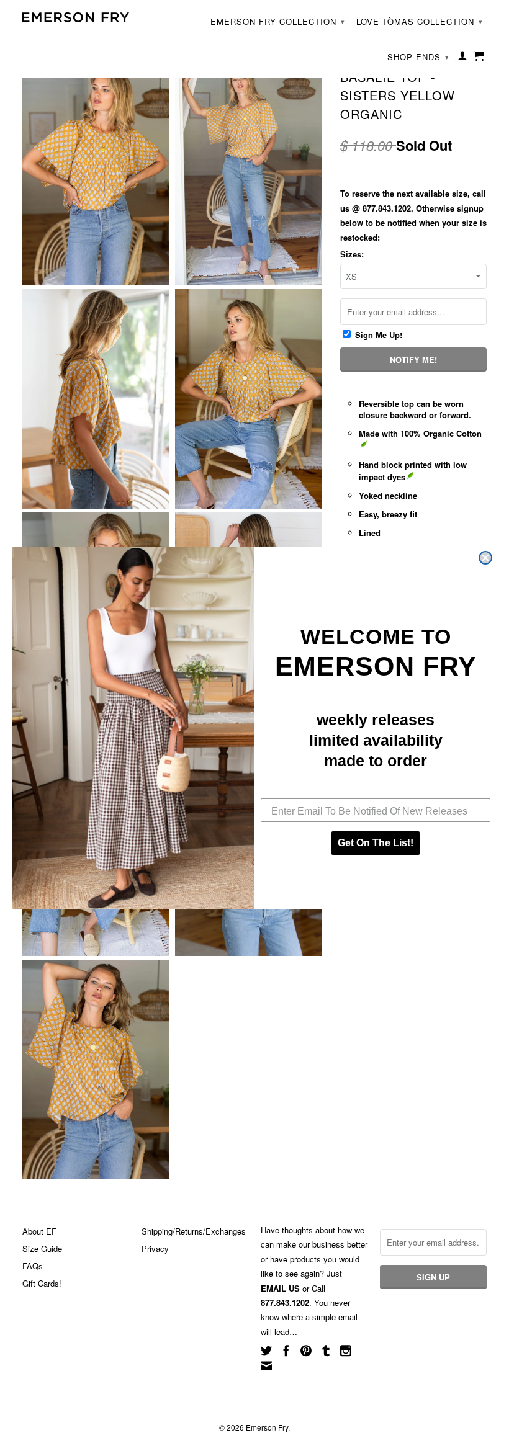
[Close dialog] (485, 558)
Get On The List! (375, 842)
